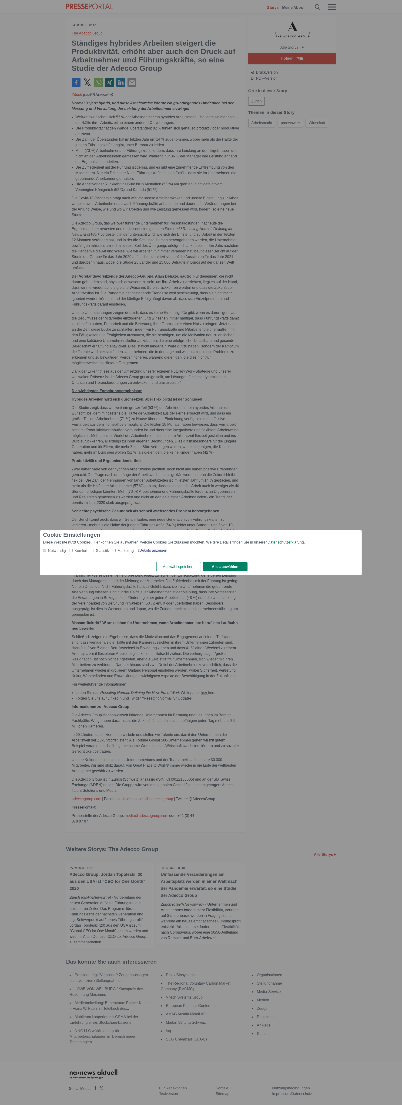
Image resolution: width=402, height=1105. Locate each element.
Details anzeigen (153, 550)
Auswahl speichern (178, 567)
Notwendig (57, 551)
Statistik (102, 551)
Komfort (80, 551)
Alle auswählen (225, 567)
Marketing (125, 551)
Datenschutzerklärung (286, 542)
